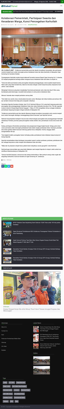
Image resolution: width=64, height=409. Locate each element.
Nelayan (6, 401)
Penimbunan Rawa (19, 397)
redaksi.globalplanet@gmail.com (23, 1)
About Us (4, 327)
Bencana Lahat (8, 390)
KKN (11, 401)
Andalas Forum (8, 397)
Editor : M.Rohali (6, 160)
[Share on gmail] (11, 166)
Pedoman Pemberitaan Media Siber (11, 338)
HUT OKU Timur (8, 394)
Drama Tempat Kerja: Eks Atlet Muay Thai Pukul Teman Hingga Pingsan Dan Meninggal (50, 328)
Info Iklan (4, 346)
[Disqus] (32, 193)
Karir (3, 334)
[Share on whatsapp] (5, 166)
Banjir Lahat (7, 386)
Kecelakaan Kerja (19, 394)
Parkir (5, 382)
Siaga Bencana (21, 382)
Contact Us (5, 331)
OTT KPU (11, 382)
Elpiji (16, 401)
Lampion (16, 390)
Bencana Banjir (26, 390)
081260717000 (6, 1)
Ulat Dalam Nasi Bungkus (19, 386)
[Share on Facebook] (2, 166)
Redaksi (4, 350)
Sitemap (4, 342)
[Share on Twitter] (8, 166)
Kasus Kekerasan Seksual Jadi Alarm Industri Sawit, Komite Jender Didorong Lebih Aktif (50, 345)
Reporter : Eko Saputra (8, 24)
